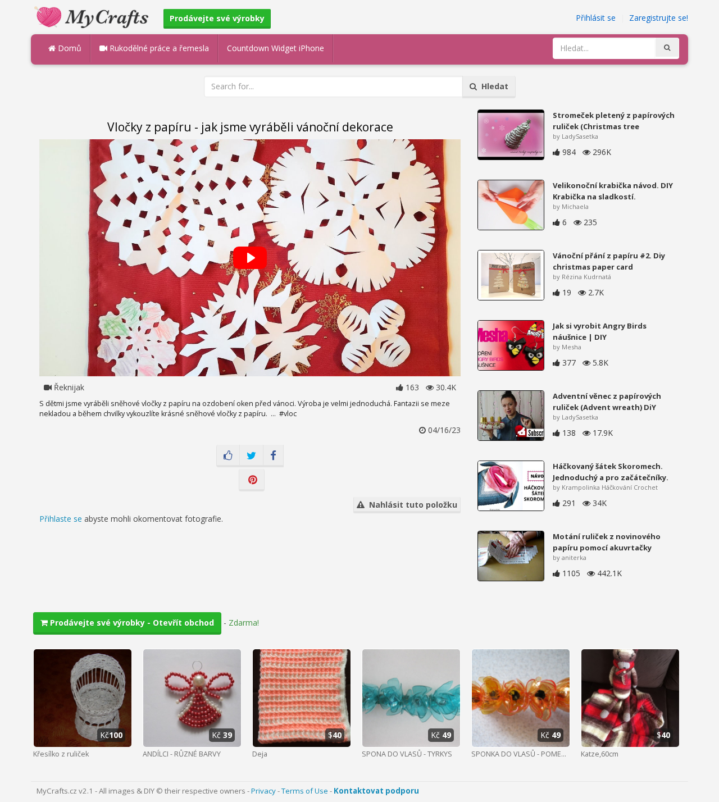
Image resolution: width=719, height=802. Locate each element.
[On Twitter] (251, 456)
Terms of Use (304, 791)
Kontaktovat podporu (376, 791)
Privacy (263, 791)
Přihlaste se (60, 518)
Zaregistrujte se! (658, 17)
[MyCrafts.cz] (93, 16)
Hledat (492, 86)
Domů (68, 48)
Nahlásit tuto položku (411, 504)
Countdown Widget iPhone (275, 48)
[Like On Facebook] (228, 456)
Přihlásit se (596, 17)
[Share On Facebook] (273, 456)
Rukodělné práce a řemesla (158, 48)
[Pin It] (252, 480)
